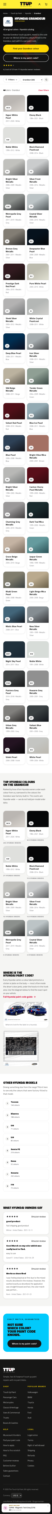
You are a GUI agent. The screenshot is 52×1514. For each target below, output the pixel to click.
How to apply (8, 1445)
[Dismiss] (48, 1505)
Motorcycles (8, 1402)
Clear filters (43, 90)
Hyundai (28, 13)
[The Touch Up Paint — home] (26, 4)
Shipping (31, 1450)
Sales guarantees (10, 1470)
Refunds (31, 1455)
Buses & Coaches (10, 1422)
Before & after (9, 1465)
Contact (6, 1475)
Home (5, 13)
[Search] (46, 79)
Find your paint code (11, 1440)
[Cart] (46, 4)
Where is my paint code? (26, 58)
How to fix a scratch (11, 1450)
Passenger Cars (10, 1397)
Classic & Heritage (11, 1407)
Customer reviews (11, 1460)
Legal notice (33, 1435)
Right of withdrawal (36, 1445)
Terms (30, 1440)
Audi (29, 1417)
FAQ (5, 1455)
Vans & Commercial (11, 1412)
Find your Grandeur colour (26, 48)
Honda (30, 1407)
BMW (30, 1397)
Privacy (30, 1460)
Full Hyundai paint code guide (18, 997)
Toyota (31, 1402)
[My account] (39, 4)
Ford (29, 1412)
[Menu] (4, 4)
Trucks (6, 1417)
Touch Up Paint (16, 13)
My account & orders (12, 1435)
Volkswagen (33, 1392)
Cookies (31, 1465)
